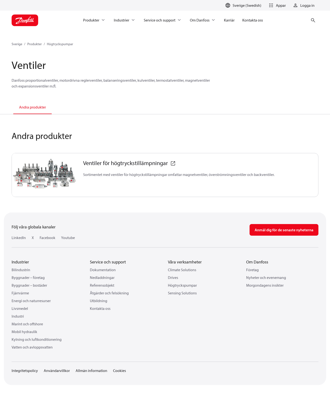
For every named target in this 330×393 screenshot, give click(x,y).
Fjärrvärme (20, 293)
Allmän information (91, 370)
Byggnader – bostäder (29, 285)
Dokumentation (103, 269)
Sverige (17, 44)
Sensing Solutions (182, 293)
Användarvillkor (57, 370)
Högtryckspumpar (60, 44)
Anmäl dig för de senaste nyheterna (284, 229)
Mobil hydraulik (24, 331)
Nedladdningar (102, 277)
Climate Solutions (182, 269)
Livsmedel (20, 308)
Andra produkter (32, 107)
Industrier (20, 262)
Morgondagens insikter (265, 285)
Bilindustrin (21, 269)
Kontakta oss (100, 308)
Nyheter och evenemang (266, 277)
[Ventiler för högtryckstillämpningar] (44, 175)
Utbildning (98, 300)
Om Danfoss (257, 262)
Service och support (108, 262)
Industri (18, 316)
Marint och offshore (27, 323)
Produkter (34, 44)
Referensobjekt (102, 285)
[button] (276, 5)
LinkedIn (19, 237)
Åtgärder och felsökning (109, 293)
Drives (173, 277)
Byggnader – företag (28, 277)
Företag (252, 269)
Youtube (68, 237)
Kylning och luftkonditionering (37, 339)
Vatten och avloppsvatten (32, 347)
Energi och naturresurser (31, 300)
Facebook (47, 237)
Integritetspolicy (25, 370)
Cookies (119, 370)
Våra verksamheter (185, 262)
